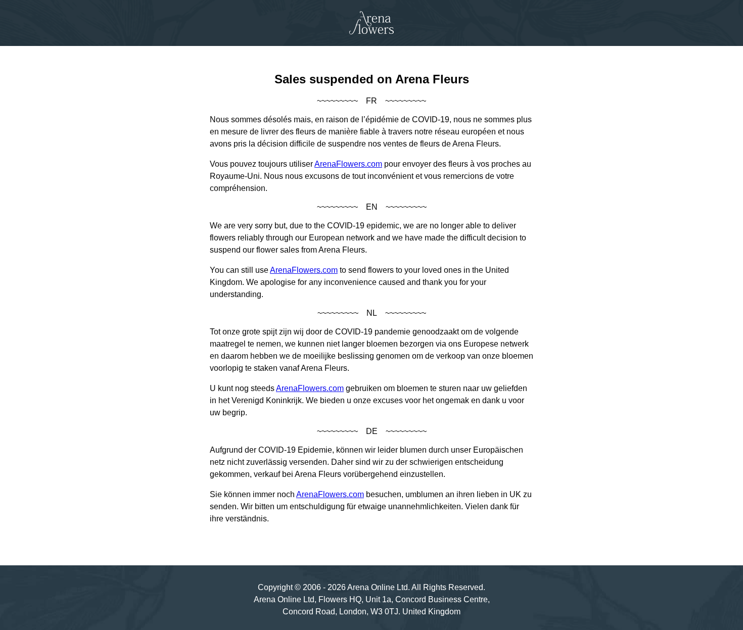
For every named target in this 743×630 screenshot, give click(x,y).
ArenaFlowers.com (348, 164)
